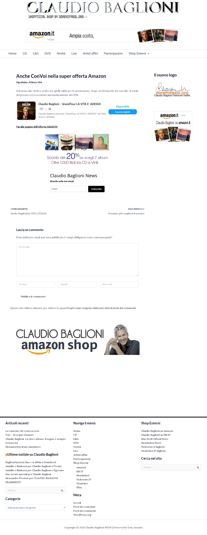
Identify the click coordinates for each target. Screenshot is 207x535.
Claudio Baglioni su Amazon (157, 430)
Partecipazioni (113, 53)
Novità (61, 53)
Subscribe (96, 189)
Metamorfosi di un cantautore (23, 446)
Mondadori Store (151, 442)
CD (25, 53)
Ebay (79, 487)
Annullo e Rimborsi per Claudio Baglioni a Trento (33, 466)
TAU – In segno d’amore (19, 434)
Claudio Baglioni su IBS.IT (155, 434)
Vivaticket (82, 483)
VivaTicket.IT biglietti (153, 450)
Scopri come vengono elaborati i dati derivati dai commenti (101, 307)
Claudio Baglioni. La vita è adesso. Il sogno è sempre (35, 438)
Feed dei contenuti (84, 506)
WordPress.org (82, 514)
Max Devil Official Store (154, 438)
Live (74, 53)
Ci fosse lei (11, 442)
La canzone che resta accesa (22, 430)
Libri (35, 53)
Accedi (77, 502)
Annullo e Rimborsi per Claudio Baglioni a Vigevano (34, 470)
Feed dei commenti (84, 510)
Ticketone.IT (83, 479)
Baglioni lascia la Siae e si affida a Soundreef (30, 462)
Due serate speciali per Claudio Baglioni (28, 474)
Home (12, 53)
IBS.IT (79, 471)
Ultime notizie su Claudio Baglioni (33, 454)
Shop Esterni (137, 53)
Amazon (81, 467)
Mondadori (82, 475)
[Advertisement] (77, 384)
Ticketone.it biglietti (153, 446)
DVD (48, 53)
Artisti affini (90, 53)
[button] (147, 53)
